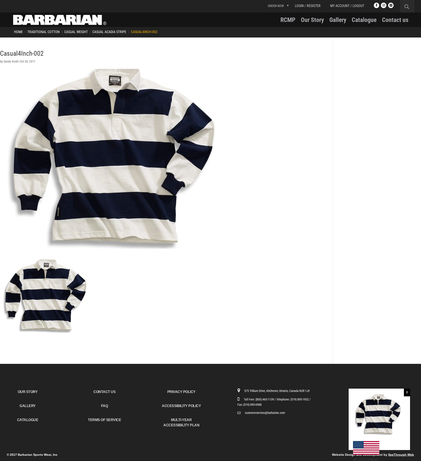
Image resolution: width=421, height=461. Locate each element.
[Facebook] (376, 5)
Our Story (312, 20)
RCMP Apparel (351, 58)
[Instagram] (383, 5)
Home (18, 32)
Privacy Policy (181, 392)
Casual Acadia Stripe (109, 32)
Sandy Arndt (11, 61)
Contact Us (104, 392)
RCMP (287, 20)
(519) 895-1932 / (300, 399)
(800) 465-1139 (265, 399)
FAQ (104, 406)
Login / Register (308, 6)
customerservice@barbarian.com (265, 413)
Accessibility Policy (181, 406)
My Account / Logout (347, 6)
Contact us (395, 20)
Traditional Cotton (43, 32)
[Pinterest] (391, 5)
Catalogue (364, 20)
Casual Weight (76, 32)
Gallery (337, 20)
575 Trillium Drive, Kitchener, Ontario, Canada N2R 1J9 (277, 391)
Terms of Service (104, 420)
